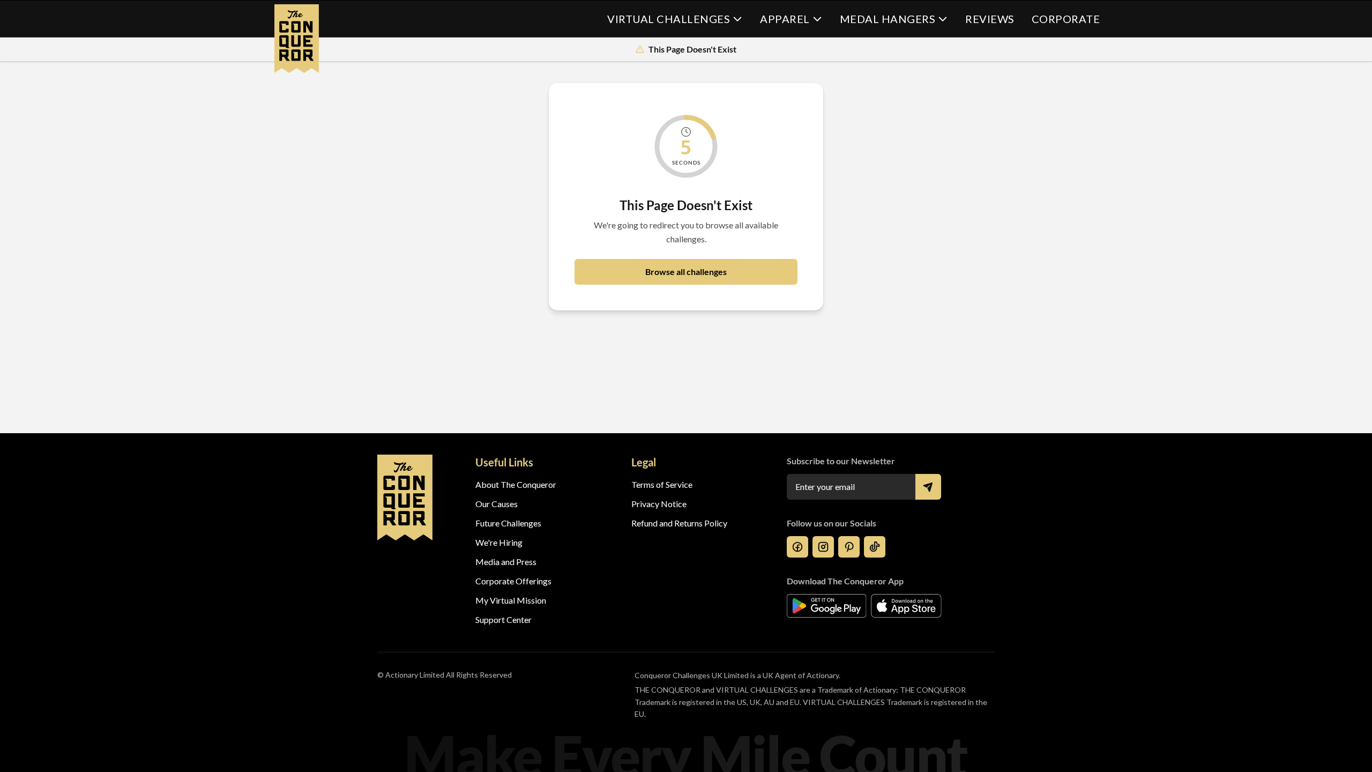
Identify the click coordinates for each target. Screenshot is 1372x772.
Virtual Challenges (668, 18)
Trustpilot (649, 619)
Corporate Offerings (513, 581)
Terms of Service (661, 484)
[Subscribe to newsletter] (928, 487)
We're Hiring (499, 542)
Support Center (503, 619)
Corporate (1066, 18)
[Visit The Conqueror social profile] (797, 547)
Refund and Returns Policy (679, 523)
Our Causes (496, 504)
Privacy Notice (659, 504)
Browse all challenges (686, 271)
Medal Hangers (888, 18)
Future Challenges (508, 523)
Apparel (785, 18)
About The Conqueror (515, 484)
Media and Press (505, 561)
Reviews (990, 18)
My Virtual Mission (510, 600)
